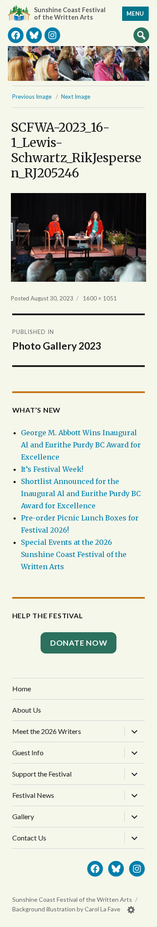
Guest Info (28, 752)
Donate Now (78, 642)
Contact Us (29, 838)
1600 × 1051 (100, 298)
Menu (135, 13)
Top (141, 917)
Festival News (33, 795)
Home (21, 688)
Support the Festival (42, 774)
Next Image (75, 96)
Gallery (23, 816)
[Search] (141, 34)
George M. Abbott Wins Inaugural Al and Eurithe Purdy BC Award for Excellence (81, 444)
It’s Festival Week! (52, 469)
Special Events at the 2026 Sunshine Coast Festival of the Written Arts (73, 554)
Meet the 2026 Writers (46, 731)
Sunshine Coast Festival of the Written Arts (70, 13)
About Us (26, 710)
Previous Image (31, 96)
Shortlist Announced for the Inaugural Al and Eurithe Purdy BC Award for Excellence (81, 493)
